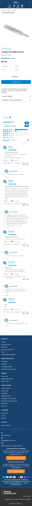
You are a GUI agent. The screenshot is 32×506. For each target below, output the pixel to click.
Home (3, 10)
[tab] (6, 140)
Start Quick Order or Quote (16, 458)
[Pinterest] (13, 504)
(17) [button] (14, 130)
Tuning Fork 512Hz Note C (20, 244)
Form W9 (3, 406)
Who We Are (4, 413)
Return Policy (5, 381)
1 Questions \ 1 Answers (9, 126)
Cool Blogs (4, 362)
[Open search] (30, 2)
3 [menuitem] (17, 329)
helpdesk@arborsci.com (8, 440)
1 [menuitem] (14, 329)
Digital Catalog (5, 396)
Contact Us (4, 376)
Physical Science (6, 344)
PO (14, 7)
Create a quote (5, 388)
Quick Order (4, 391)
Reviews (3, 418)
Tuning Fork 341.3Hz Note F (21, 163)
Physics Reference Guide (8, 369)
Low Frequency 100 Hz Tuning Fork (16, 277)
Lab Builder (4, 393)
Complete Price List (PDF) (8, 398)
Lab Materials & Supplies (8, 354)
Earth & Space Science (8, 349)
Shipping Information (7, 379)
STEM (2, 352)
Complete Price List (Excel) (9, 401)
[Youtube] (18, 504)
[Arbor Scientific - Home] (16, 2)
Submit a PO (4, 403)
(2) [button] (13, 131)
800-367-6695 (5, 435)
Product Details (7, 96)
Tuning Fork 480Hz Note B (20, 203)
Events (3, 416)
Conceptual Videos (6, 367)
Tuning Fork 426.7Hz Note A (21, 312)
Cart (22, 6)
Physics (3, 342)
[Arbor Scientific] (8, 492)
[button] (26, 126)
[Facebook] (11, 504)
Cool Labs (4, 364)
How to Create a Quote (16, 471)
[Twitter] (21, 504)
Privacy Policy (27, 496)
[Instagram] (16, 504)
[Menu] (1, 2)
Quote (18, 7)
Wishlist (10, 7)
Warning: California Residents (12, 100)
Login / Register (5, 425)
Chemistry (4, 347)
